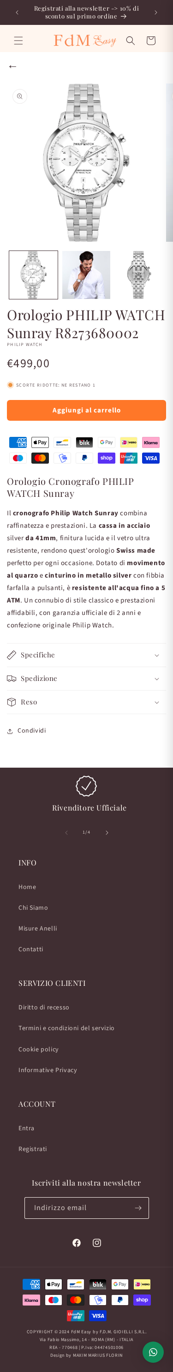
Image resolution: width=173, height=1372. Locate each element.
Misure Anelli (37, 928)
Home (27, 887)
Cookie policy (38, 1049)
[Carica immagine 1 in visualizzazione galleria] (33, 275)
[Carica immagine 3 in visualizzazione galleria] (139, 275)
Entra (26, 1128)
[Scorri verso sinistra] (66, 833)
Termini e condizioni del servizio (66, 1028)
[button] (18, 40)
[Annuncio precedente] (17, 12)
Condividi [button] (32, 730)
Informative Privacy (47, 1070)
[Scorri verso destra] (107, 833)
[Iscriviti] (138, 1208)
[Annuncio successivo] (156, 12)
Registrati (32, 1149)
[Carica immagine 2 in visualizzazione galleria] (86, 275)
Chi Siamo (33, 908)
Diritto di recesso (44, 1007)
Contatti (30, 949)
